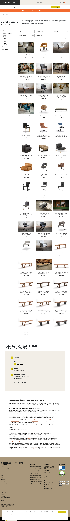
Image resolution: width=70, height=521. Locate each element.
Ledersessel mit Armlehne (48, 419)
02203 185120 (17, 359)
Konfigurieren (62, 514)
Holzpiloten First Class (8, 44)
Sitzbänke (6, 39)
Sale (2, 484)
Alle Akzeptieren (62, 511)
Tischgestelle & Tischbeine (17, 7)
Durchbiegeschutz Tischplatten (36, 481)
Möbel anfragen (55, 7)
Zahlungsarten (4, 492)
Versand (2, 494)
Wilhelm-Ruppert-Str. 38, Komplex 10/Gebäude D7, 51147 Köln (50, 467)
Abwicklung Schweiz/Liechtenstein (5, 497)
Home (2, 14)
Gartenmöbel (39, 7)
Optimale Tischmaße (34, 473)
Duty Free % (63, 7)
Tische (2, 7)
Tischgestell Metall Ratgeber (35, 466)
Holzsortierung (39, 31)
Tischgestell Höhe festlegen (35, 475)
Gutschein (27, 10)
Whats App (20, 364)
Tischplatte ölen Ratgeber (35, 479)
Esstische (3, 470)
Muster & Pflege (46, 7)
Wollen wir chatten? (12, 520)
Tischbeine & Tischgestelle (6, 468)
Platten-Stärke (22, 35)
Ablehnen (62, 517)
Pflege (35, 447)
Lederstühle (35, 421)
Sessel (5, 38)
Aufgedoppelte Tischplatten (35, 471)
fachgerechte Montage (15, 441)
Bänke (2, 477)
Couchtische (3, 471)
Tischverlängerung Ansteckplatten (33, 485)
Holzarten (35, 448)
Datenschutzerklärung (27, 512)
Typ (20, 31)
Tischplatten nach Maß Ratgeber (36, 468)
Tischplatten (8, 7)
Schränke (32, 7)
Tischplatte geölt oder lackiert (36, 477)
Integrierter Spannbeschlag (35, 483)
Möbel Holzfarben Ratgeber (35, 470)
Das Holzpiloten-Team (48, 488)
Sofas (5, 41)
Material (56, 31)
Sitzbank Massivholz (15, 421)
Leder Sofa (34, 419)
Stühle (5, 43)
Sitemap (2, 500)
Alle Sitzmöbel (5, 36)
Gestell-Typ (39, 35)
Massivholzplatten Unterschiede (36, 487)
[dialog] (35, 515)
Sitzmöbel (27, 7)
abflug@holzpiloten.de (19, 370)
